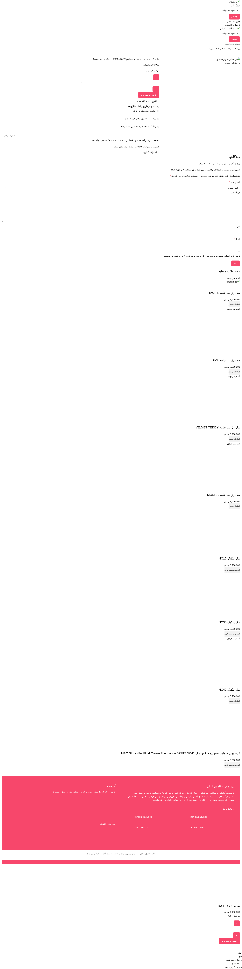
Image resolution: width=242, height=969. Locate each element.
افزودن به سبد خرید (229, 941)
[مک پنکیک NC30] (222, 593)
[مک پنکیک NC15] (222, 529)
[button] (232, 570)
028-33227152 (142, 827)
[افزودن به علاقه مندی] (236, 287)
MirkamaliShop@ (143, 817)
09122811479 (196, 827)
